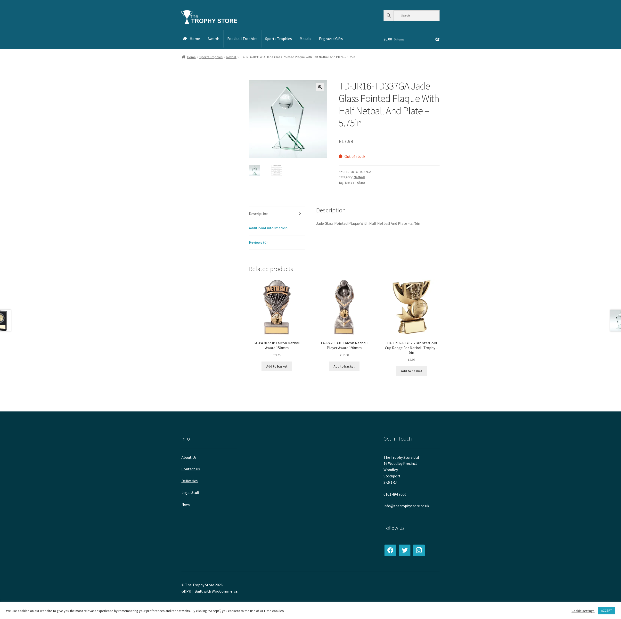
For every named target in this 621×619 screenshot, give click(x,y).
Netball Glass (355, 182)
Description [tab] (258, 213)
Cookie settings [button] (583, 611)
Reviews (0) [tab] (258, 242)
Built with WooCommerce (216, 591)
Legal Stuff (190, 492)
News (185, 504)
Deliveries (189, 480)
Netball (231, 57)
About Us (188, 457)
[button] (320, 87)
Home (191, 57)
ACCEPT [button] (606, 611)
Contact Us (190, 468)
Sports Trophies (211, 57)
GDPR (186, 591)
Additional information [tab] (268, 227)
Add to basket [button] (276, 366)
